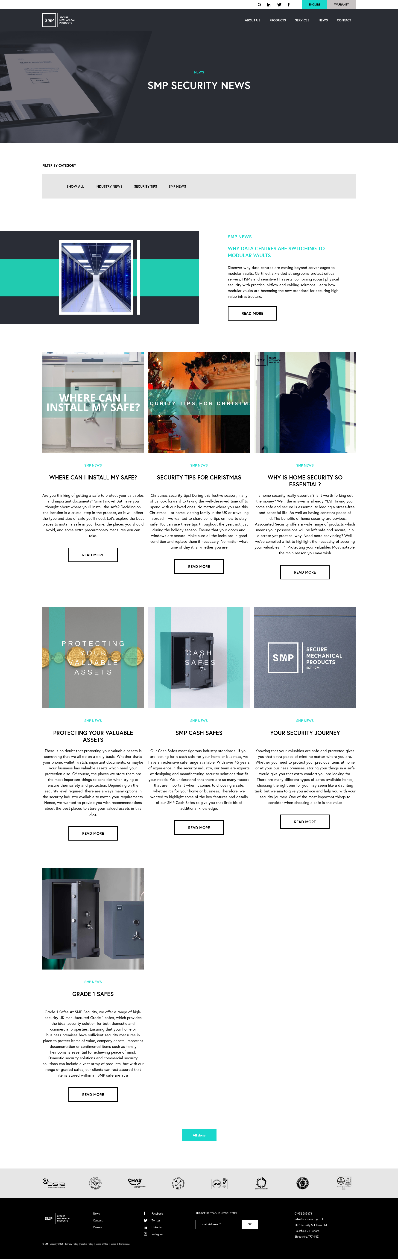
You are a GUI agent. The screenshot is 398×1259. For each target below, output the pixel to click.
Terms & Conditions (120, 1243)
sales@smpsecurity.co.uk (309, 1219)
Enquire (314, 4)
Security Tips (145, 186)
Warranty (341, 4)
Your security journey (305, 732)
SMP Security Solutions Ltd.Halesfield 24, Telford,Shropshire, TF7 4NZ (311, 1230)
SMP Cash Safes (199, 732)
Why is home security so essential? (305, 481)
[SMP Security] (58, 20)
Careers (97, 1227)
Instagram (157, 1234)
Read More (252, 313)
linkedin (269, 4)
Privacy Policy (71, 1243)
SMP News (177, 186)
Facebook (157, 1213)
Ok (250, 1224)
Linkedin (156, 1227)
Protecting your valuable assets (93, 736)
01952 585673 (303, 1213)
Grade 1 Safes (93, 993)
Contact (98, 1220)
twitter (279, 4)
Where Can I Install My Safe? (93, 477)
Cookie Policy (86, 1243)
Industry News (109, 186)
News (96, 1213)
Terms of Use (101, 1243)
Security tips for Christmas (199, 477)
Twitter (156, 1220)
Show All (75, 186)
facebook (289, 4)
